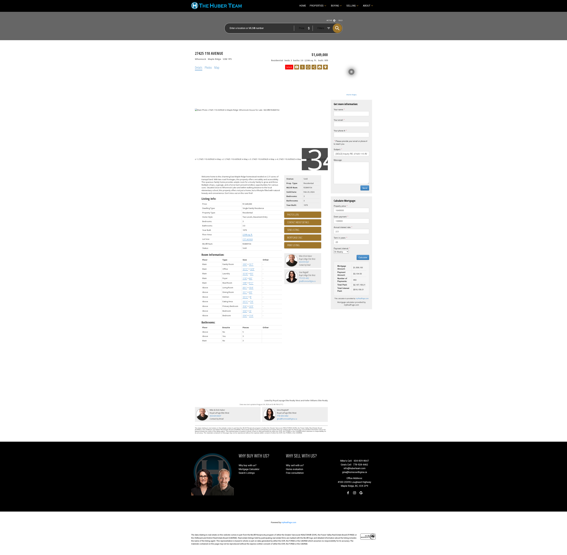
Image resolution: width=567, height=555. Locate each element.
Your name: (338, 109)
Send (364, 187)
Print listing (293, 245)
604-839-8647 (304, 262)
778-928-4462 (304, 278)
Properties (317, 5)
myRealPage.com (362, 298)
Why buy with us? (247, 465)
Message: (338, 160)
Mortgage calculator (304, 238)
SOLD (341, 20)
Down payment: (340, 216)
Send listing (293, 230)
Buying (335, 5)
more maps (351, 94)
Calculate (363, 257)
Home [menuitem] (302, 5)
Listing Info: (209, 199)
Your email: (338, 120)
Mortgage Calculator (249, 469)
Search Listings (247, 473)
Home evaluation (294, 469)
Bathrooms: (208, 322)
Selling (351, 5)
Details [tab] (198, 67)
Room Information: (213, 255)
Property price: (340, 206)
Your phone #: (340, 130)
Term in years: (340, 237)
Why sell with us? (295, 465)
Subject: (337, 149)
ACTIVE (329, 20)
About (366, 5)
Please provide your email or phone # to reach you (350, 142)
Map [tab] (216, 67)
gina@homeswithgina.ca (307, 281)
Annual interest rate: (342, 227)
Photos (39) (293, 214)
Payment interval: (341, 248)
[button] (348, 492)
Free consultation (295, 473)
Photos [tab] (208, 67)
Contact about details (298, 222)
